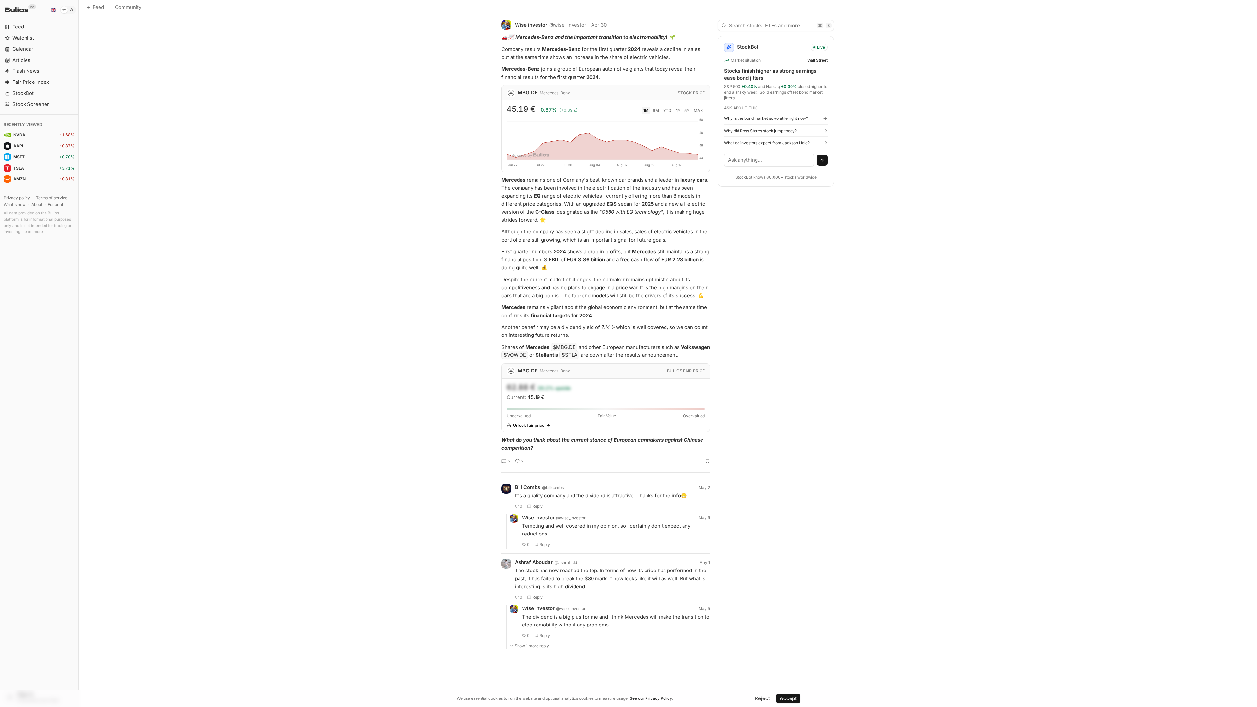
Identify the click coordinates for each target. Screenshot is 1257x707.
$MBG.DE (564, 347)
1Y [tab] (678, 110)
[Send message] (822, 160)
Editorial (55, 204)
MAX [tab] (698, 110)
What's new (15, 204)
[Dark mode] (68, 10)
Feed (98, 7)
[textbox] (769, 160)
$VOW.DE (515, 355)
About (36, 204)
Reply (537, 506)
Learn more (32, 231)
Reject (762, 698)
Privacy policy (17, 197)
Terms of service (51, 197)
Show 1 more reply (532, 646)
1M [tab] (645, 110)
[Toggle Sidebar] (78, 353)
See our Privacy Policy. (651, 698)
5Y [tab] (686, 110)
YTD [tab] (667, 110)
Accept (788, 698)
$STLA (569, 355)
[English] (53, 10)
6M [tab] (656, 110)
